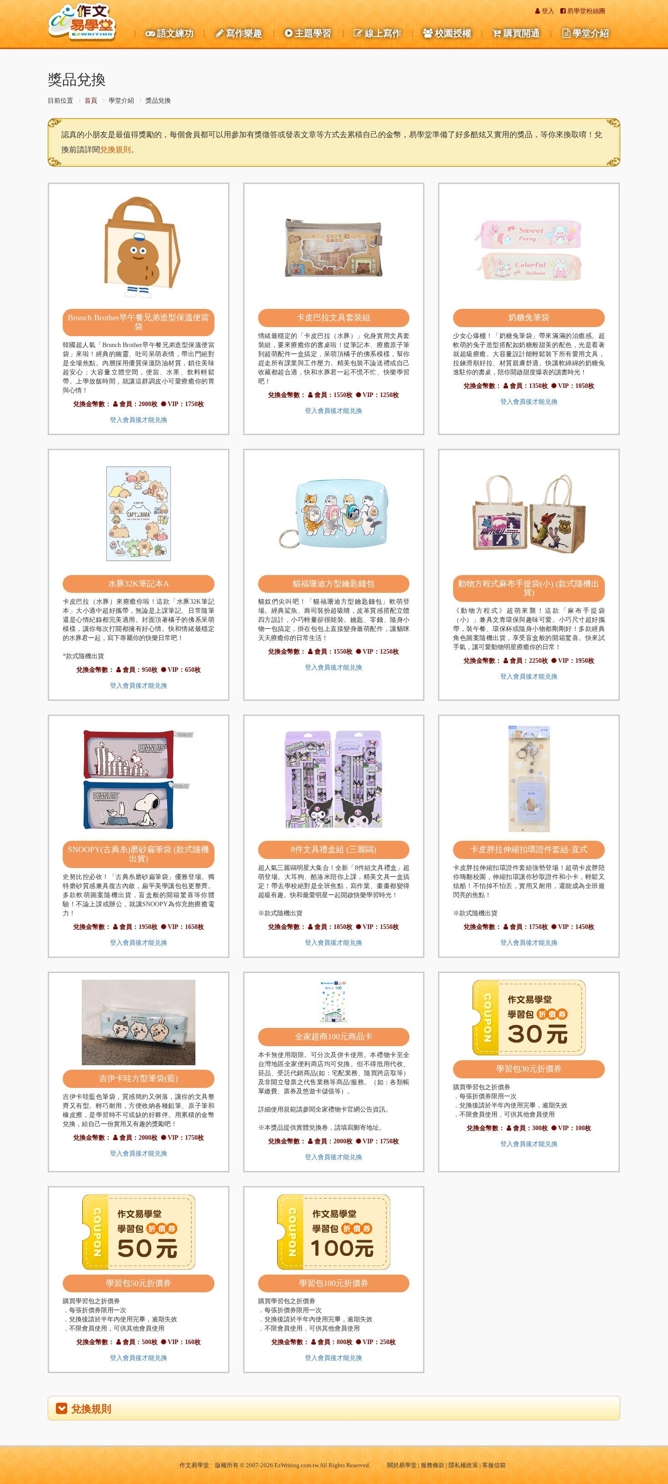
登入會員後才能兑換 (138, 420)
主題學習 (313, 33)
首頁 (91, 100)
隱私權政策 (463, 1465)
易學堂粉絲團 (586, 11)
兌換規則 (115, 149)
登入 (548, 11)
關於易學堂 (402, 1465)
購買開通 (521, 33)
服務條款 (432, 1465)
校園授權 (453, 33)
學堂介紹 (591, 33)
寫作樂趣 (244, 33)
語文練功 (175, 33)
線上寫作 (383, 33)
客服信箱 (494, 1465)
